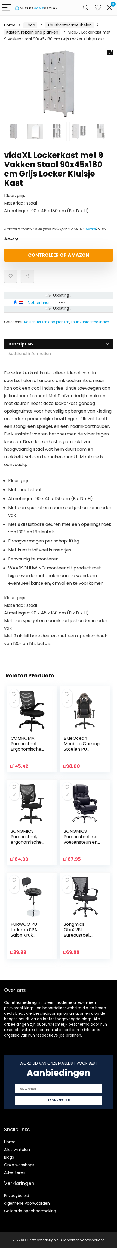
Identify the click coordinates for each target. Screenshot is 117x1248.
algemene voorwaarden (27, 1203)
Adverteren (14, 1172)
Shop (30, 25)
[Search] (85, 8)
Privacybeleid (16, 1195)
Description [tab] (20, 344)
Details (91, 228)
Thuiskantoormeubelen (69, 25)
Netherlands (39, 302)
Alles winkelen (17, 1149)
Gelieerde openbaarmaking (30, 1211)
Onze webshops (19, 1165)
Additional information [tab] (29, 353)
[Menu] (6, 8)
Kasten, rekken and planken (32, 32)
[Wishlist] (98, 7)
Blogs (9, 1157)
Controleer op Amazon (58, 255)
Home (10, 25)
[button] (110, 52)
